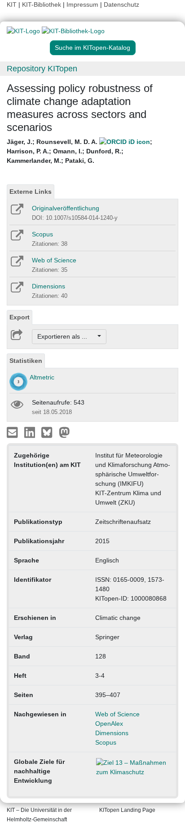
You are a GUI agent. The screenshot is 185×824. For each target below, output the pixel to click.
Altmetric (42, 377)
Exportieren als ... (66, 336)
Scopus (42, 234)
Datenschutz (121, 4)
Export (19, 317)
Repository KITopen (42, 68)
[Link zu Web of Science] (16, 264)
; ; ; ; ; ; (79, 151)
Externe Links (30, 191)
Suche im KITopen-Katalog (92, 47)
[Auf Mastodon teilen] (64, 432)
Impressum (82, 4)
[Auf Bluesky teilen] (49, 432)
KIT (12, 4)
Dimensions (48, 286)
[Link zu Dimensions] (16, 290)
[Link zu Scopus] (16, 238)
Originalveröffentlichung (65, 208)
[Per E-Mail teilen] (13, 432)
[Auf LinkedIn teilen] (31, 432)
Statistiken (25, 360)
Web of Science (54, 260)
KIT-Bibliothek (42, 4)
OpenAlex (109, 723)
